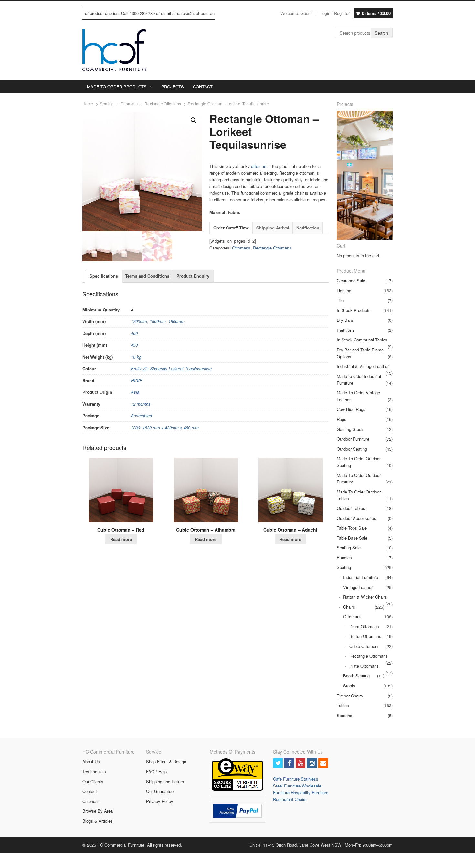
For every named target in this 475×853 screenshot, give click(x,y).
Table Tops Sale (352, 528)
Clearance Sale (351, 281)
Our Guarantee (160, 791)
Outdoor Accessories (356, 518)
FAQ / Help (156, 771)
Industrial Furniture (360, 577)
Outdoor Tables (351, 508)
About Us (91, 761)
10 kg (136, 357)
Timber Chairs (350, 696)
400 (134, 333)
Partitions (345, 330)
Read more (121, 539)
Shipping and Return (165, 781)
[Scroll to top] (463, 844)
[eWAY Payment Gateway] (237, 789)
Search (381, 33)
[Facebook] (289, 763)
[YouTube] (300, 763)
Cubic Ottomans (364, 646)
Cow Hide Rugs (351, 409)
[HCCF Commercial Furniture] (114, 50)
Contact (89, 791)
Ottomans (129, 103)
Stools (349, 686)
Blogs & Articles (97, 821)
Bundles (344, 557)
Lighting (344, 291)
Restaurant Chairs (290, 799)
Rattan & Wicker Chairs (365, 597)
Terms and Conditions (147, 276)
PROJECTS (172, 87)
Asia (135, 392)
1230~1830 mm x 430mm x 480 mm (165, 427)
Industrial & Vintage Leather (363, 366)
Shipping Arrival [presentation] (272, 228)
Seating (107, 103)
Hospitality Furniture (309, 792)
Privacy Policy (159, 801)
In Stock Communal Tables (362, 340)
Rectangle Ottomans (162, 103)
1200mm (139, 321)
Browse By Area (97, 811)
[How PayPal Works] (237, 816)
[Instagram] (312, 763)
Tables (343, 705)
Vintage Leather (358, 587)
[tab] (231, 228)
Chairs (349, 607)
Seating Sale (349, 547)
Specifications (104, 276)
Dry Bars (345, 320)
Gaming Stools (350, 429)
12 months (141, 404)
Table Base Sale (352, 538)
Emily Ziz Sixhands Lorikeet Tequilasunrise (171, 368)
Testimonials (94, 771)
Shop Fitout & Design (166, 761)
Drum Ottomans (364, 627)
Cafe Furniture (287, 779)
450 (134, 345)
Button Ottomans (365, 636)
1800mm (176, 321)
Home (87, 103)
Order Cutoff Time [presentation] (231, 228)
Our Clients (92, 781)
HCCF (136, 380)
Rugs (341, 419)
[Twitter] (278, 763)
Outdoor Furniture (353, 439)
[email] (323, 763)
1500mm (158, 321)
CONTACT (203, 87)
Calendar (90, 801)
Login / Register (335, 13)
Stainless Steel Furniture (295, 782)
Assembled (141, 415)
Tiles (341, 300)
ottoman (259, 166)
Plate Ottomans (364, 666)
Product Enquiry (192, 276)
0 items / (376, 13)
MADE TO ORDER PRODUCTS (117, 87)
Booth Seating (356, 676)
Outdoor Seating (352, 449)
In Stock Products (354, 310)
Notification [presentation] (307, 228)
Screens (344, 715)
